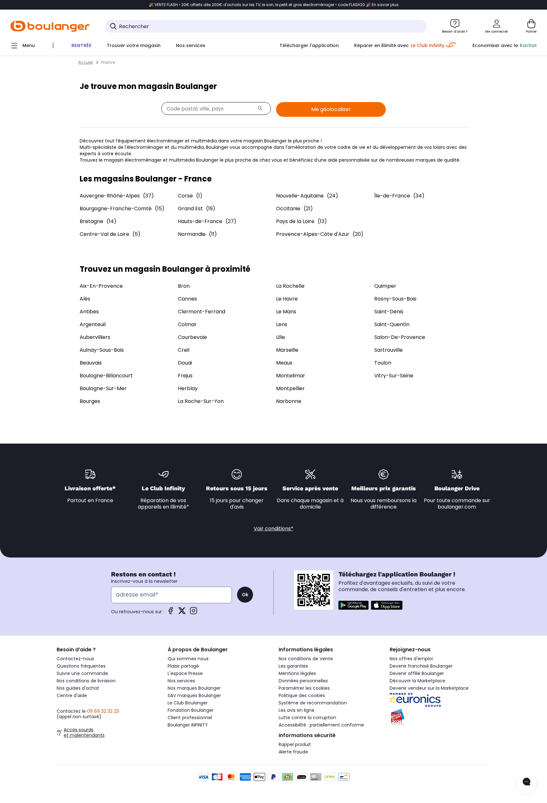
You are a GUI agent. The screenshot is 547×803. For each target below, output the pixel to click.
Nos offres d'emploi (411, 658)
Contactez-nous (75, 658)
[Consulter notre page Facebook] (170, 612)
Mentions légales (297, 673)
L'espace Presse (185, 673)
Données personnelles (303, 681)
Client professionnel (190, 717)
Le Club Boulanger (188, 703)
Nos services (181, 681)
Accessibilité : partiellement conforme (321, 725)
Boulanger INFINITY (188, 725)
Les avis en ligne (296, 710)
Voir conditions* (273, 528)
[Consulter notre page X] (182, 612)
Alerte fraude (293, 752)
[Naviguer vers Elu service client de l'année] (440, 717)
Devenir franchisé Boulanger (421, 666)
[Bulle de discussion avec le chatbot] (526, 782)
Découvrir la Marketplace (417, 681)
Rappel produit (295, 744)
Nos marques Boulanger (194, 688)
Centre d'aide (72, 695)
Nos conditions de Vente (306, 658)
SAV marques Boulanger (194, 695)
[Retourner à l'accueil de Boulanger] (50, 26)
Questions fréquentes (81, 666)
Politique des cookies (302, 695)
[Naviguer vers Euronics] (440, 700)
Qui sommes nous (188, 658)
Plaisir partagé (183, 666)
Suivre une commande (82, 673)
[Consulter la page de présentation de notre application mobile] (353, 605)
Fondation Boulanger (191, 710)
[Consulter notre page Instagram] (193, 612)
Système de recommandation (313, 703)
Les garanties (293, 666)
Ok (245, 594)
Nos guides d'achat (78, 688)
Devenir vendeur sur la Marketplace (429, 688)
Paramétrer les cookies (304, 688)
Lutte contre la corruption (307, 717)
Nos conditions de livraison (86, 681)
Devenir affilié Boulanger (417, 673)
